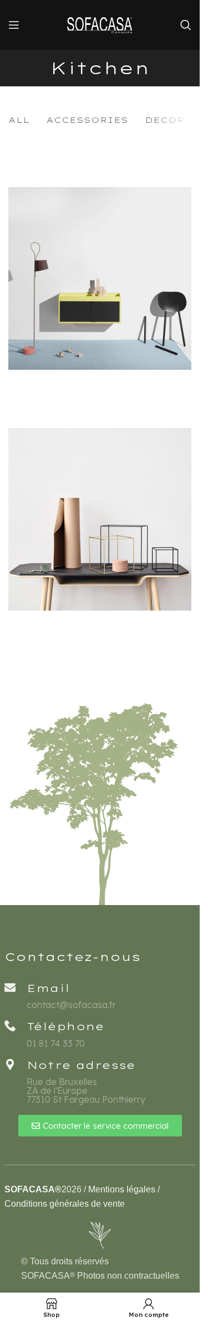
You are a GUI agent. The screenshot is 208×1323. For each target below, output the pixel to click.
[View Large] (181, 196)
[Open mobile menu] (14, 25)
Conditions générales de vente (64, 1203)
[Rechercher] (186, 25)
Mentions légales (121, 1189)
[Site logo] (100, 23)
